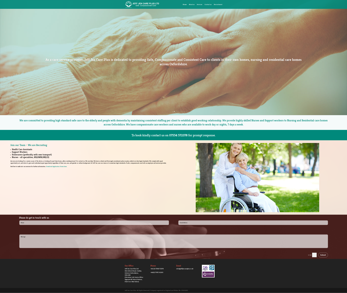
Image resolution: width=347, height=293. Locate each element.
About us (192, 4)
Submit (323, 255)
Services (199, 4)
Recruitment (218, 4)
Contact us (208, 4)
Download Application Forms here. (56, 166)
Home (185, 4)
